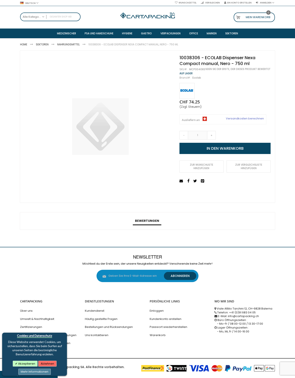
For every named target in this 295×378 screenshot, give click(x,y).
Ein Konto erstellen (239, 2)
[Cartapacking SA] (147, 15)
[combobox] (50, 17)
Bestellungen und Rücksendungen (109, 327)
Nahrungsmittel (68, 44)
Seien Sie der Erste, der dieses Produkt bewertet (238, 69)
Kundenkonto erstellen (165, 319)
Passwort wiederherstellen (168, 327)
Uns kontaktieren (96, 335)
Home (23, 44)
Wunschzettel (188, 2)
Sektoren (42, 44)
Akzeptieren (26, 364)
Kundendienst (94, 311)
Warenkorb (158, 335)
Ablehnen (47, 364)
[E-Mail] (181, 181)
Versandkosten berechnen (245, 119)
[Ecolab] (187, 91)
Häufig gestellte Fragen (101, 319)
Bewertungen (147, 221)
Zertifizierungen (31, 327)
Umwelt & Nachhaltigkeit (37, 319)
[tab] (147, 221)
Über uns (26, 311)
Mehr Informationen (34, 372)
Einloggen (157, 311)
